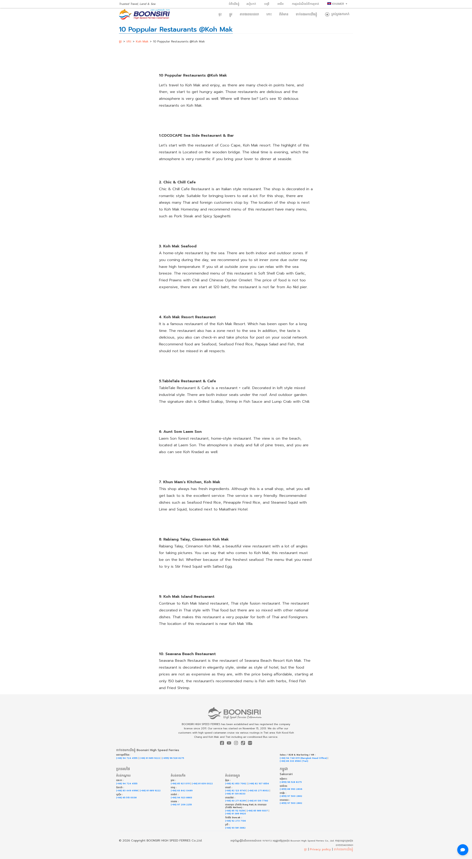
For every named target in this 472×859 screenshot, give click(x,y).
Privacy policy (320, 849)
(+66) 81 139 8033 (235, 793)
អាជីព (280, 4)
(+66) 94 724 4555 (126, 758)
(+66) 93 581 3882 (235, 827)
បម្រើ (266, 4)
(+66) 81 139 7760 (258, 800)
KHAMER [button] (338, 4)
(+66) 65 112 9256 (235, 810)
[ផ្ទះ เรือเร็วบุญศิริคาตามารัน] (236, 713)
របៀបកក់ (251, 4)
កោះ (269, 14)
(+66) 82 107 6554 (258, 783)
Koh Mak (142, 41)
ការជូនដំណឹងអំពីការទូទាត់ (305, 4)
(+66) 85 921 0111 (180, 783)
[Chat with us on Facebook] (462, 849)
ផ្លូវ (230, 14)
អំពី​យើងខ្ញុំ (234, 4)
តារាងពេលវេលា (249, 14)
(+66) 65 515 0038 (126, 797)
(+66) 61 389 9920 (235, 813)
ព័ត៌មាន (283, 14)
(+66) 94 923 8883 (181, 797)
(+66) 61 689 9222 (149, 758)
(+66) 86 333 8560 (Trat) (294, 761)
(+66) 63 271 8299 (235, 800)
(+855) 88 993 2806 (291, 789)
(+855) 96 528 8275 (173, 758)
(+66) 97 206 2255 (181, 804)
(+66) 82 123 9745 (235, 790)
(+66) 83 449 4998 (127, 790)
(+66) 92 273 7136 (235, 820)
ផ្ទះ (220, 14)
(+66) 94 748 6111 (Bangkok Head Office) (303, 758)
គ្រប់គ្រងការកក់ (339, 14)
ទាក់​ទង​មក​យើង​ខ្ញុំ (306, 14)
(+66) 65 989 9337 (257, 810)
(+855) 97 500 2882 (291, 796)
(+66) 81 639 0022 (202, 783)
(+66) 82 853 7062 (235, 783)
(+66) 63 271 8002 (258, 790)
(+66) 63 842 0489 (181, 790)
